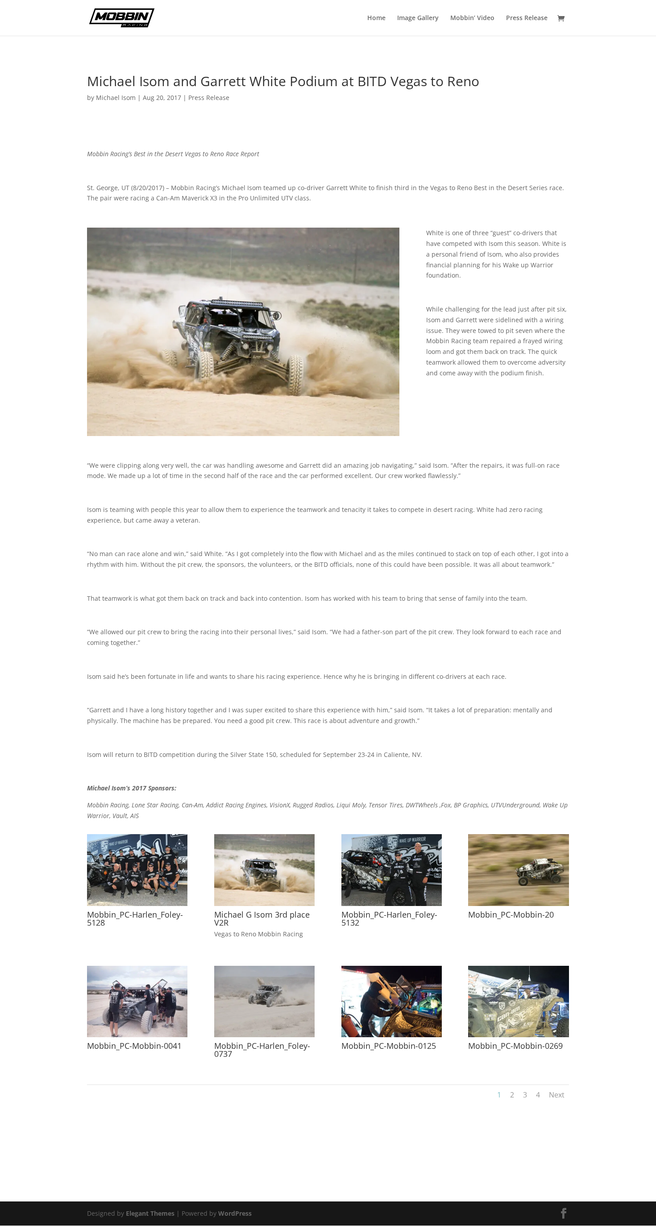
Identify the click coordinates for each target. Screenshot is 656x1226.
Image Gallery (418, 18)
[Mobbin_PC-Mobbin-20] (518, 906)
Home (376, 18)
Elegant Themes (150, 1213)
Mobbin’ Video (472, 18)
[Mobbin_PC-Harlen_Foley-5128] (137, 906)
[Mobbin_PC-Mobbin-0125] (391, 1037)
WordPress (235, 1213)
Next (557, 1095)
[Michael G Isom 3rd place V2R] (264, 906)
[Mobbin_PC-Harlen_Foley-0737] (264, 1037)
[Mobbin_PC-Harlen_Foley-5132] (391, 906)
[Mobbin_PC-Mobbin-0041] (137, 1037)
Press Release (527, 18)
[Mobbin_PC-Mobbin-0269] (518, 1037)
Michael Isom (116, 97)
